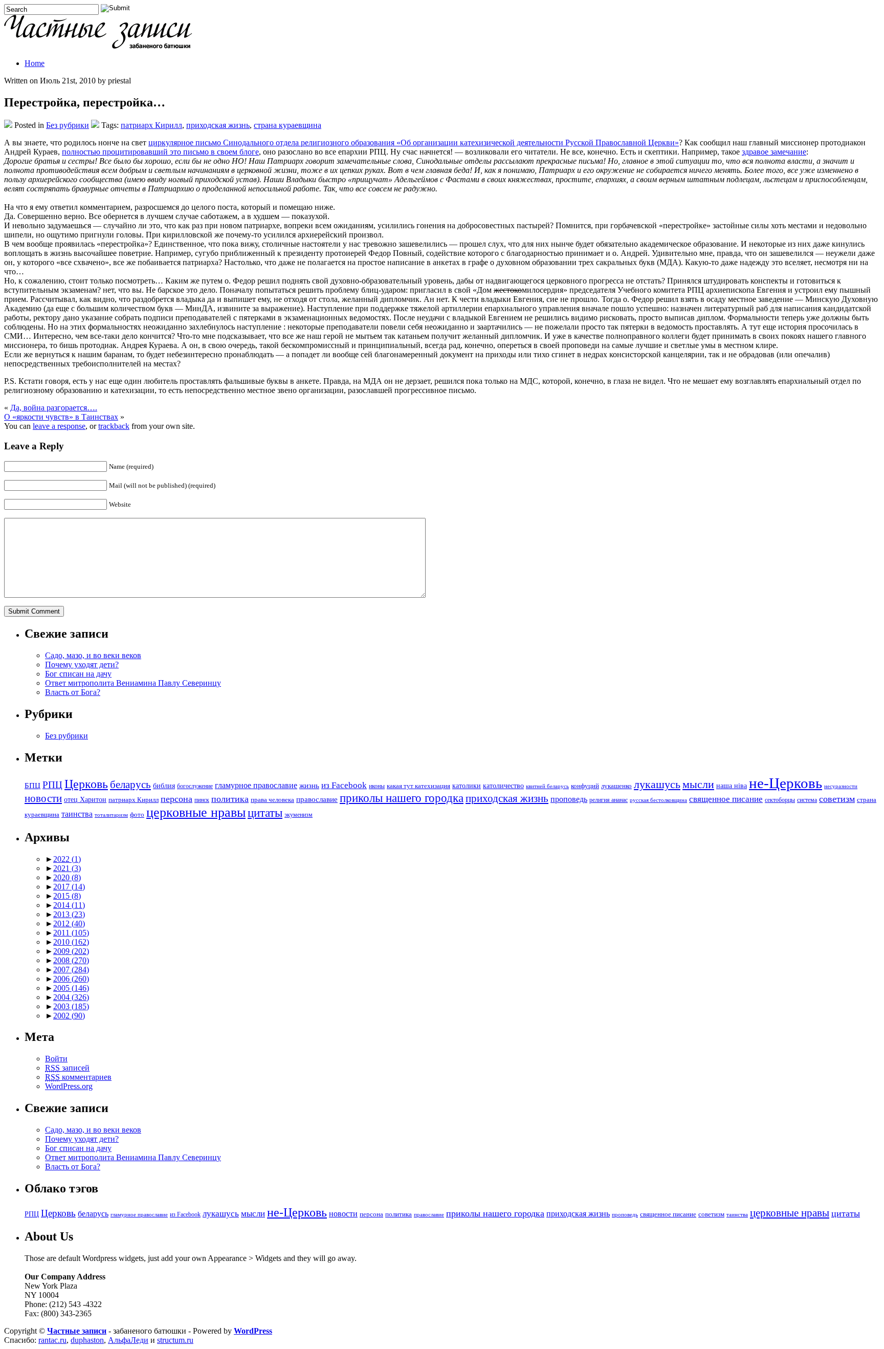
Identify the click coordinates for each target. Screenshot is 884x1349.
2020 (67, 877)
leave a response (59, 426)
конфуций (585, 786)
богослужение (195, 786)
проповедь (568, 799)
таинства (77, 814)
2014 (69, 905)
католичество (503, 785)
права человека (272, 799)
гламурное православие (256, 785)
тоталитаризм (111, 815)
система (807, 800)
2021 (67, 868)
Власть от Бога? (72, 692)
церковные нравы (196, 812)
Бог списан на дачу (78, 673)
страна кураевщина (287, 125)
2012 (69, 923)
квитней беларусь (547, 786)
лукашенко (616, 786)
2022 (67, 859)
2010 (71, 942)
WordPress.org (69, 1086)
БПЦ (32, 785)
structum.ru (175, 1340)
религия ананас (608, 800)
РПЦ (52, 784)
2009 (71, 951)
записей (67, 1067)
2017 (69, 886)
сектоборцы (780, 800)
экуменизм (298, 815)
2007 (71, 969)
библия (164, 785)
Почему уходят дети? (82, 664)
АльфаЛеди (128, 1340)
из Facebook (344, 785)
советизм (837, 799)
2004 (71, 997)
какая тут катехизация (418, 786)
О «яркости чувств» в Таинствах (61, 416)
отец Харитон (85, 799)
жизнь (309, 785)
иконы (377, 786)
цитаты (265, 812)
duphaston (87, 1340)
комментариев (78, 1077)
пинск (201, 800)
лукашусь (657, 784)
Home (35, 63)
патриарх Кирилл (151, 125)
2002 (69, 1015)
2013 (69, 914)
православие (317, 799)
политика (230, 799)
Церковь (86, 784)
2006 (71, 978)
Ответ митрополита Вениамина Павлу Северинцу (133, 683)
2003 (71, 1006)
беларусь (130, 784)
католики (466, 786)
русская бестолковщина (658, 800)
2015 (67, 895)
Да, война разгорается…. (53, 407)
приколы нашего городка (401, 798)
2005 (71, 988)
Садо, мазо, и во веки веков (93, 655)
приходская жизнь (218, 125)
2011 (71, 932)
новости (43, 798)
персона (176, 799)
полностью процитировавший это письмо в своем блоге (160, 151)
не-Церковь (785, 783)
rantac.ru (52, 1340)
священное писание (726, 799)
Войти (56, 1058)
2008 (71, 960)
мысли (698, 784)
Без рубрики (67, 125)
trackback (113, 426)
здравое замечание (774, 151)
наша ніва (731, 786)
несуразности (840, 786)
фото (137, 814)
